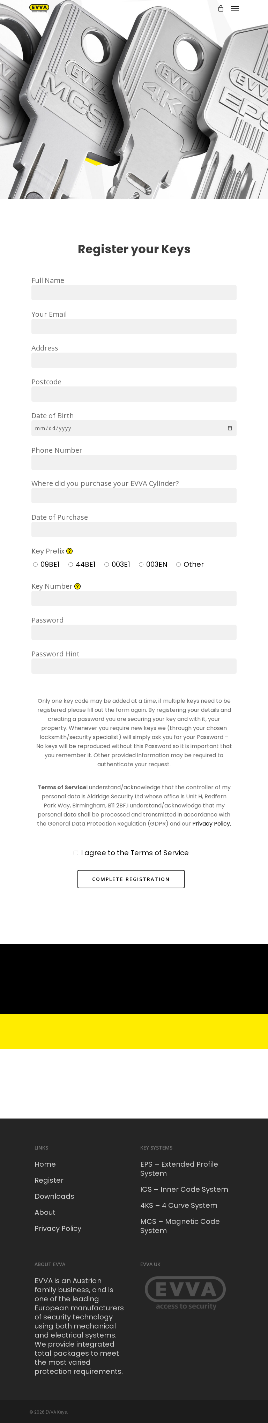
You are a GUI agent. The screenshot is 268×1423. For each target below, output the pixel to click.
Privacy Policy (58, 1228)
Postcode (46, 381)
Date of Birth (52, 415)
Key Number (111, 593)
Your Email (49, 314)
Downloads (54, 1196)
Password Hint (55, 653)
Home (45, 1164)
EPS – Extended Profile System (179, 1168)
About (45, 1212)
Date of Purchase (59, 517)
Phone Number (56, 450)
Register (49, 1180)
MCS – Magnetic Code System (180, 1226)
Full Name (47, 280)
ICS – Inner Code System (184, 1189)
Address (44, 348)
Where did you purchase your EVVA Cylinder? (105, 483)
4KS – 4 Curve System (178, 1205)
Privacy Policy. (211, 824)
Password (47, 620)
